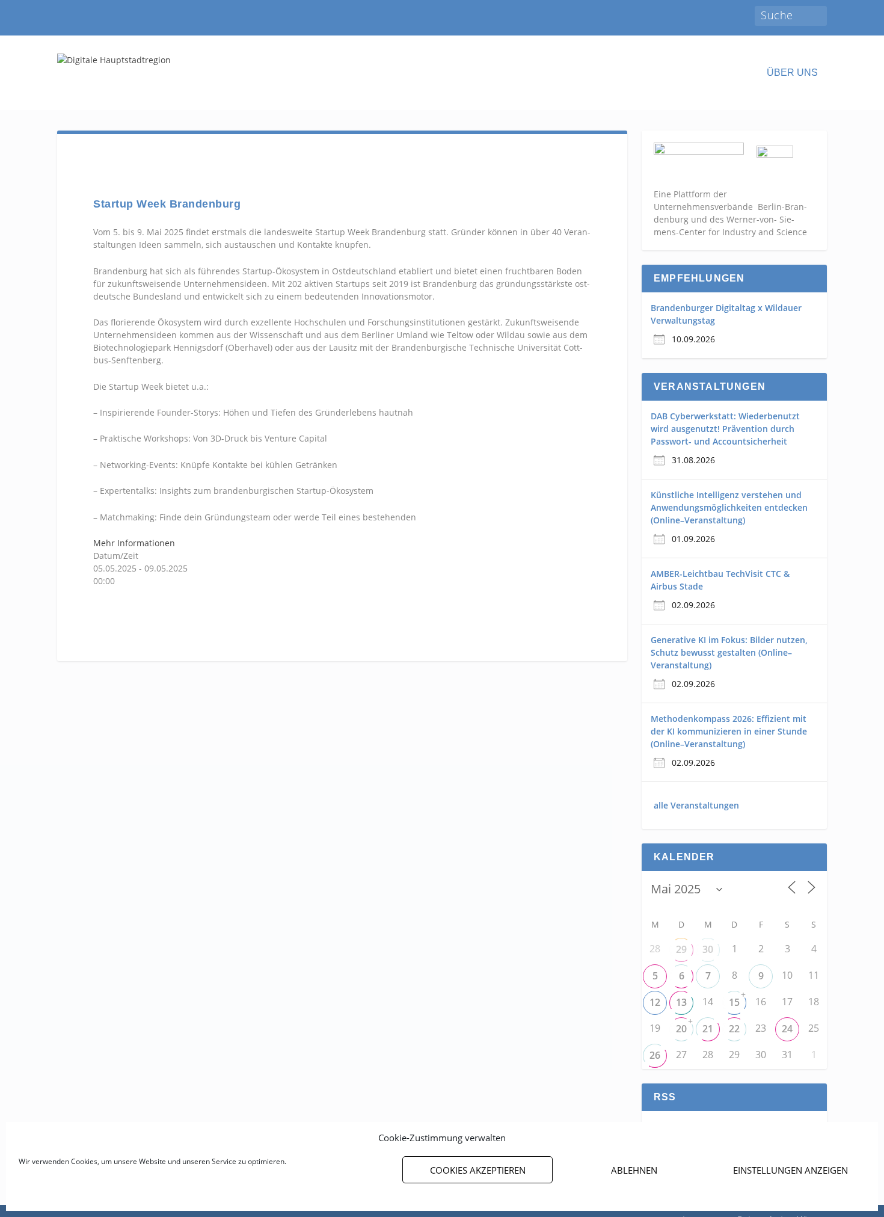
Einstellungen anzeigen (790, 1170)
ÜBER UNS (792, 73)
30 (707, 949)
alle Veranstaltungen (696, 805)
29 (681, 949)
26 (654, 1055)
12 (654, 1002)
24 (787, 1028)
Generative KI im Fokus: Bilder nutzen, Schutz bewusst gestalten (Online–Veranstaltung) (729, 652)
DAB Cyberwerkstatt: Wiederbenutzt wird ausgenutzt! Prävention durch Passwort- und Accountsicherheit (725, 428)
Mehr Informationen (134, 543)
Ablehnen (634, 1170)
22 (734, 1028)
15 (734, 1002)
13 (681, 1002)
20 (681, 1028)
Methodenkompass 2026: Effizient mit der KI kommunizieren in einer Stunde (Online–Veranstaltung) (729, 731)
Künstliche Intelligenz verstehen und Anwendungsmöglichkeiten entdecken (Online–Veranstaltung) (729, 507)
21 (707, 1028)
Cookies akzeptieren (478, 1170)
